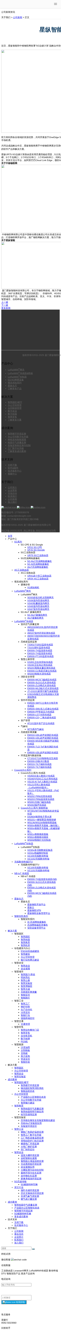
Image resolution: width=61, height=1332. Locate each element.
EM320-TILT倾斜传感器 (39, 767)
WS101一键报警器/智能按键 (41, 819)
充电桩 (24, 1053)
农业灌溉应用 (27, 1167)
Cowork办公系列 (22, 770)
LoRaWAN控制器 (17, 377)
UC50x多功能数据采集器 (40, 850)
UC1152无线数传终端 (38, 858)
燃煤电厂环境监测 (30, 1143)
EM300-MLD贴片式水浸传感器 (43, 688)
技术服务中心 (14, 470)
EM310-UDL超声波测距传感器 (42, 735)
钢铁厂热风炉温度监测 (32, 1132)
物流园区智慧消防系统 (32, 1088)
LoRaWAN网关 (16, 369)
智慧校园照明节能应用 (32, 1111)
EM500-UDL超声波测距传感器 (42, 752)
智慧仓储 (25, 989)
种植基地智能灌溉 (17, 439)
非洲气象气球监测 (30, 1196)
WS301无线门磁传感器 (39, 802)
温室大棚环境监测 (30, 1155)
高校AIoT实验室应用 (31, 1123)
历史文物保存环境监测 (32, 1193)
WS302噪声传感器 (36, 805)
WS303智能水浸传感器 (39, 673)
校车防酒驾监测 (29, 1114)
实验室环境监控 (29, 1126)
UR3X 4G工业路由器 (37, 578)
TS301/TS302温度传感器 (40, 644)
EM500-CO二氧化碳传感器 (41, 717)
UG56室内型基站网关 (38, 600)
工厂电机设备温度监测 (32, 1137)
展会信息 (18, 1234)
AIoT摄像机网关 (35, 618)
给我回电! (20, 1302)
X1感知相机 (33, 587)
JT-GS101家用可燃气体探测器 (42, 691)
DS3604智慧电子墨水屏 (39, 816)
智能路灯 (25, 997)
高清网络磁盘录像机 (37, 925)
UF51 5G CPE (34, 547)
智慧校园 (25, 939)
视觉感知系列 (14, 382)
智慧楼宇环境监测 (17, 433)
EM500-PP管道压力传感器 (40, 711)
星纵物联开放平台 (36, 904)
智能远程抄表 (27, 1091)
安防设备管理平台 (36, 928)
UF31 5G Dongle (36, 550)
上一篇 (4, 302)
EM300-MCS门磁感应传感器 (41, 679)
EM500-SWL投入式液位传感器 (43, 708)
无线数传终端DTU (23, 861)
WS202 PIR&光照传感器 (39, 796)
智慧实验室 (26, 983)
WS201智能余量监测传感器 (41, 668)
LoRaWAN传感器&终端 (20, 373)
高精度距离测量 (29, 992)
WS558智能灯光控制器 (39, 840)
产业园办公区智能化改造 (33, 1097)
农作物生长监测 (29, 1175)
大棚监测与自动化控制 (32, 1170)
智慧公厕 (25, 980)
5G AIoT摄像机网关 (37, 615)
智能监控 (25, 995)
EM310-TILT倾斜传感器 (39, 764)
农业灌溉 (25, 968)
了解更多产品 (14, 388)
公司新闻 (17, 17)
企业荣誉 (12, 490)
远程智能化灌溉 (29, 1158)
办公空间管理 (14, 405)
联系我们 (12, 496)
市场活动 (12, 493)
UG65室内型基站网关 (38, 606)
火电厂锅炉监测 (29, 1146)
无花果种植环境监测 (31, 1164)
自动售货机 (26, 1035)
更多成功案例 (21, 1216)
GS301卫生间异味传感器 (40, 662)
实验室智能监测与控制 (19, 445)
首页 (10, 536)
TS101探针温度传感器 (38, 647)
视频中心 (12, 473)
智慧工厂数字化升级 (31, 1135)
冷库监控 (25, 1012)
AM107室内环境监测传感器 (41, 633)
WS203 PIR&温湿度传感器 (40, 799)
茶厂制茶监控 (27, 1149)
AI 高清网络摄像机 (36, 922)
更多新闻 (5, 308)
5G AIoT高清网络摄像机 (39, 561)
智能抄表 (25, 1062)
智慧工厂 (25, 1003)
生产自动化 (26, 1009)
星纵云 (30, 907)
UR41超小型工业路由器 (39, 575)
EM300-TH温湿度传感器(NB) (42, 879)
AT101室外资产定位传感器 (40, 723)
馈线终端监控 (27, 1018)
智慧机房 (25, 945)
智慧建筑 (25, 954)
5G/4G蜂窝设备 (16, 379)
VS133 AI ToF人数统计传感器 (42, 781)
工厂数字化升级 (16, 448)
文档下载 (12, 465)
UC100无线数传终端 (37, 856)
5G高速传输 (20, 1181)
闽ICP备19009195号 (12, 530)
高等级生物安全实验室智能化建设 (38, 1120)
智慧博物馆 (26, 986)
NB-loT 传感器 (21, 873)
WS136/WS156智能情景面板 (42, 822)
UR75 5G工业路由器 (37, 555)
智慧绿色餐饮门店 (30, 1030)
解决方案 (12, 930)
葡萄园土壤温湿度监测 (32, 1161)
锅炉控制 (25, 1006)
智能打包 (25, 1015)
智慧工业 (18, 1129)
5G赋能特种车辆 (29, 1184)
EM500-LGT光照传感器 (39, 714)
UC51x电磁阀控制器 (37, 853)
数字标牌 (25, 1038)
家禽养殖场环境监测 (31, 1178)
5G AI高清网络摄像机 (38, 564)
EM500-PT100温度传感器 (40, 656)
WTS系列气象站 (35, 729)
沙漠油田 (25, 1047)
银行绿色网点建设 (30, 960)
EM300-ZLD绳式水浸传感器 (41, 685)
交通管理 (25, 1024)
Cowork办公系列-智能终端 (34, 808)
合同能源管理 (14, 408)
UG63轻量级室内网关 (38, 603)
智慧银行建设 (27, 1102)
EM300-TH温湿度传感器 (39, 650)
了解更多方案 (14, 419)
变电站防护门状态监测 (32, 1140)
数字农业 (12, 411)
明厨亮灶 (25, 977)
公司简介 (12, 487)
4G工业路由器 (21, 570)
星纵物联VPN (34, 910)
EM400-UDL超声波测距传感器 (42, 738)
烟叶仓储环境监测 (30, 1190)
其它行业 (18, 1187)
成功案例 (12, 1079)
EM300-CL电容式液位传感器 (42, 671)
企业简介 (18, 1237)
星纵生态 (12, 385)
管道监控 (25, 1059)
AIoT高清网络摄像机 (37, 567)
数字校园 (12, 414)
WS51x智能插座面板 (37, 834)
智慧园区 (25, 936)
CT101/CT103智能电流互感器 (42, 758)
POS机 (24, 1041)
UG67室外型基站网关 (38, 609)
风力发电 (25, 1056)
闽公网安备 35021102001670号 (39, 530)
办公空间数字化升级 (18, 436)
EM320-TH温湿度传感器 (39, 653)
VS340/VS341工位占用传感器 (42, 778)
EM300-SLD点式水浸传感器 (41, 682)
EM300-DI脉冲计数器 (38, 761)
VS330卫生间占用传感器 (39, 665)
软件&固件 (13, 468)
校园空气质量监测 (17, 442)
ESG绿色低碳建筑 (30, 951)
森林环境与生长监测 (31, 1172)
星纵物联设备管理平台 (38, 913)
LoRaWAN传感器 (23, 621)
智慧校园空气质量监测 (32, 1108)
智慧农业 (25, 965)
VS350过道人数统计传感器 (41, 776)
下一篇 (4, 305)
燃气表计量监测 (29, 1199)
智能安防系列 (21, 916)
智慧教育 (25, 942)
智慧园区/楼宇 (15, 402)
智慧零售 (12, 417)
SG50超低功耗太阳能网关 (40, 597)
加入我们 (12, 502)
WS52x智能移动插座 (37, 837)
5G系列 (18, 541)
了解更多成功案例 (17, 451)
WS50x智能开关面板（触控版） (43, 825)
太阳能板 (25, 1050)
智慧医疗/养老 (28, 974)
